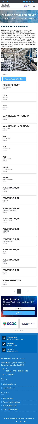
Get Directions (9, 375)
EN (29, 5)
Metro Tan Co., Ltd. (8, 388)
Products (13, 18)
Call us (19, 313)
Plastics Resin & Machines (11, 402)
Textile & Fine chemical (10, 410)
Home (6, 18)
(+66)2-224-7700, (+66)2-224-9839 (16, 371)
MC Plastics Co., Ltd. (9, 384)
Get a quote (19, 308)
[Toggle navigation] (34, 6)
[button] (16, 330)
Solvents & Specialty (9, 406)
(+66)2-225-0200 (12, 345)
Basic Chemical (7, 398)
